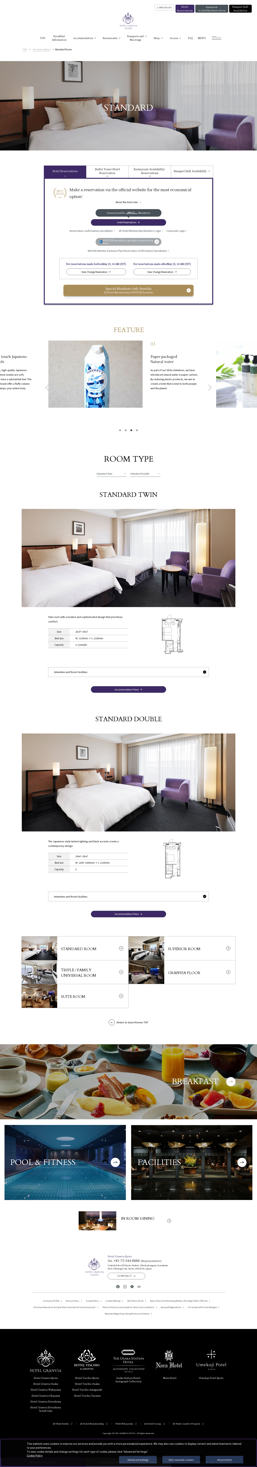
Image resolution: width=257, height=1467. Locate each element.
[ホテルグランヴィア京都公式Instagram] (125, 1286)
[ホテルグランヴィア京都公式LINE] (131, 1286)
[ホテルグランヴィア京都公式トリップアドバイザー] (138, 1286)
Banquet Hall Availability (240, 8)
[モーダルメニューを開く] (216, 38)
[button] (120, 430)
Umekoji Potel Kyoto (211, 1378)
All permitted (224, 1460)
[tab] (65, 172)
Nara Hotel (169, 1378)
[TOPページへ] (128, 21)
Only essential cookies (181, 1460)
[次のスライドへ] (208, 387)
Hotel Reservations (185, 8)
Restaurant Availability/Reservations (211, 8)
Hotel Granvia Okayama (46, 1395)
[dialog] (128, 1452)
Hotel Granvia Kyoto (46, 1378)
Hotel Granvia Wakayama (46, 1389)
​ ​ (45, 1409)
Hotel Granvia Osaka (45, 1384)
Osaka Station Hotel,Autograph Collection (128, 1379)
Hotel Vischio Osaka (87, 1384)
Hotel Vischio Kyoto (87, 1378)
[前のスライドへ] (48, 387)
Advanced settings (138, 1460)
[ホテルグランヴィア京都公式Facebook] (117, 1286)
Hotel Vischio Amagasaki (87, 1389)
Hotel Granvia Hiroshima (45, 1401)
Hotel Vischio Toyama (87, 1395)
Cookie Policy (35, 1455)
